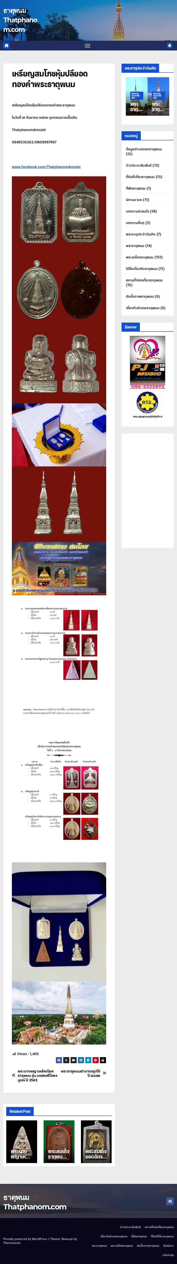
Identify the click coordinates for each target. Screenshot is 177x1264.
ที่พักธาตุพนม (136, 188)
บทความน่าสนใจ (137, 211)
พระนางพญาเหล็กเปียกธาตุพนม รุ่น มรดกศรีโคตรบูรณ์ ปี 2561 (37, 1075)
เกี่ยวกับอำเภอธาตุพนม (143, 308)
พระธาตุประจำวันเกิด (135, 95)
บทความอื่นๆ (135, 223)
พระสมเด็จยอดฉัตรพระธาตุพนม (96, 1159)
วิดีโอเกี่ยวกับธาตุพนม (142, 268)
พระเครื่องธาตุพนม (140, 257)
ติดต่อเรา (168, 1246)
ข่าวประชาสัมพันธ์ (139, 165)
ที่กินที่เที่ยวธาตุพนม (140, 177)
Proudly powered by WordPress (25, 1239)
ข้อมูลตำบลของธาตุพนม (144, 149)
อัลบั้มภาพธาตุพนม (140, 296)
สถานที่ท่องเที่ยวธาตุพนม (144, 280)
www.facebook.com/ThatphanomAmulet (46, 167)
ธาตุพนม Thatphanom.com (20, 20)
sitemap (168, 1255)
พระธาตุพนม (135, 245)
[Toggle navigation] (87, 45)
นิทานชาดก (134, 200)
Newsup (67, 1239)
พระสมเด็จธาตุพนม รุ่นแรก (58, 1156)
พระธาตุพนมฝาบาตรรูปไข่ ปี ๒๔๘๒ (80, 1073)
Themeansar (11, 1243)
